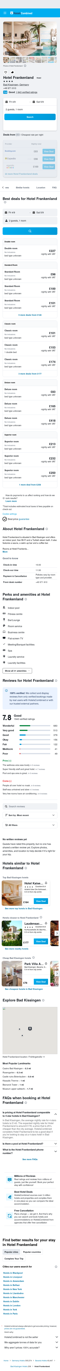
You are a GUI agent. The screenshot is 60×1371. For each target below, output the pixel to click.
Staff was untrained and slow (21, 789)
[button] (5, 13)
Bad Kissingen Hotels (19, 1366)
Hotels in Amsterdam (13, 1281)
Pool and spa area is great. (20, 773)
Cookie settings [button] (10, 513)
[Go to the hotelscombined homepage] (21, 12)
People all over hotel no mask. (21, 785)
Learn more (11, 501)
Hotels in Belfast (11, 1285)
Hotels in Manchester (13, 1297)
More (5, 551)
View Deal (41, 901)
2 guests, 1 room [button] (14, 109)
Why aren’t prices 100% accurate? (22, 1347)
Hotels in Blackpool (13, 1272)
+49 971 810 (9, 88)
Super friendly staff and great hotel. (24, 769)
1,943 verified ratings (26, 92)
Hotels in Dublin (11, 1301)
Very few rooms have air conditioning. (25, 793)
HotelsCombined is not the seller (21, 1337)
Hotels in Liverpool (12, 1276)
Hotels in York (10, 1309)
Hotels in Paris (10, 1313)
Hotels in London (12, 1305)
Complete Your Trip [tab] (14, 1258)
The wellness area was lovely (21, 765)
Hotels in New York (12, 1289)
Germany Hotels (18, 1360)
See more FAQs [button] (30, 1159)
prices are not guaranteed (14, 1328)
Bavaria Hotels (41, 1360)
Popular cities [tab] (11, 1251)
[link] (24, 908)
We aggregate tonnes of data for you (23, 1342)
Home (6, 1360)
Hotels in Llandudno (13, 1293)
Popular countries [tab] (32, 1251)
